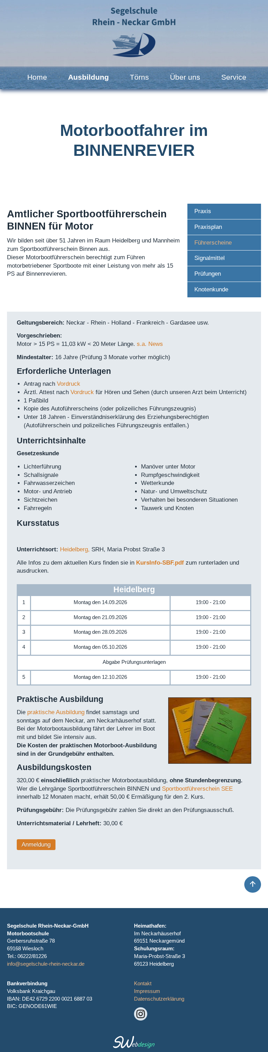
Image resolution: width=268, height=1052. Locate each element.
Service (233, 77)
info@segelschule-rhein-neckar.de (45, 964)
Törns (139, 77)
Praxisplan (208, 227)
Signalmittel (209, 258)
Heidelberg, (75, 549)
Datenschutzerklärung (159, 999)
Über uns (185, 77)
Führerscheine (213, 242)
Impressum (147, 991)
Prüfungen (207, 273)
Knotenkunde (211, 289)
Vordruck (68, 383)
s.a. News (150, 344)
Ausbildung (88, 77)
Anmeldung (36, 844)
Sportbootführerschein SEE (197, 788)
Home (37, 77)
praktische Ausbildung (55, 712)
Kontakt (142, 983)
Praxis (202, 211)
